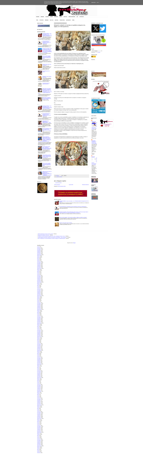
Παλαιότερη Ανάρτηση (85, 184)
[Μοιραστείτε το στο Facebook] (64, 175)
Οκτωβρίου (38, 250)
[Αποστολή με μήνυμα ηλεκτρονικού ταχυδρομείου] (61, 175)
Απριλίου (38, 270)
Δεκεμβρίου (39, 252)
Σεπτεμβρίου (39, 262)
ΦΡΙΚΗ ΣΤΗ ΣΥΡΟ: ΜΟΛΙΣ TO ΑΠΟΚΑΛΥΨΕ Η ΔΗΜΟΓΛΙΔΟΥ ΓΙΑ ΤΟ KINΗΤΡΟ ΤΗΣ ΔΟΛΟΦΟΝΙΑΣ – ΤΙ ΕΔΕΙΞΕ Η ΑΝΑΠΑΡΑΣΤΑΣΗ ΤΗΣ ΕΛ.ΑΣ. (47, 173)
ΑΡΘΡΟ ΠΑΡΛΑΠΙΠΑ (72, 16)
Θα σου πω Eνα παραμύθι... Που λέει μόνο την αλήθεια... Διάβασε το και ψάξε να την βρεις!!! (73, 217)
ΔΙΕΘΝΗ (51, 16)
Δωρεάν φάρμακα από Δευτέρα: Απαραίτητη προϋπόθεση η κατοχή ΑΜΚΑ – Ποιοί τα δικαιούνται (52, 237)
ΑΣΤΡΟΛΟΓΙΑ (81, 16)
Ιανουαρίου (39, 253)
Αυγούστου (39, 261)
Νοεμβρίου (38, 251)
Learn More (93, 2)
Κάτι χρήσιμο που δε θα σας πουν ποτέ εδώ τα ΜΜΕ (94, 142)
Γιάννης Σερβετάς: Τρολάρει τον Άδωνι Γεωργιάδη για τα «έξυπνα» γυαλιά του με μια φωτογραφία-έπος (47, 156)
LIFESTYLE (65, 16)
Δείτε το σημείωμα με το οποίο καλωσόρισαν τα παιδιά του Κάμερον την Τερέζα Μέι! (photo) (51, 238)
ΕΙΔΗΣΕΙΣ (37, 16)
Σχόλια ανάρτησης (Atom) (62, 186)
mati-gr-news (94, 121)
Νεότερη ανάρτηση (57, 184)
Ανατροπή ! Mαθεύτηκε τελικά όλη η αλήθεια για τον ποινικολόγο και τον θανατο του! (47, 129)
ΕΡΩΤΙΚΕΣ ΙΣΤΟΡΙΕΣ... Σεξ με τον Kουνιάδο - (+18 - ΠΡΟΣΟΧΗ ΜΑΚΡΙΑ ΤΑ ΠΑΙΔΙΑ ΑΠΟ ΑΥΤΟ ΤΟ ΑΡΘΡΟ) (47, 34)
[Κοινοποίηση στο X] (63, 175)
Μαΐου (38, 258)
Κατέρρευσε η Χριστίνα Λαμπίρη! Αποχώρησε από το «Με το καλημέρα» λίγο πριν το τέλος (51, 236)
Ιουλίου (38, 246)
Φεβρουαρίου (39, 254)
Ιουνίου (38, 259)
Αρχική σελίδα (71, 184)
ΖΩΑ (77, 16)
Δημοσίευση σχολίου (58, 182)
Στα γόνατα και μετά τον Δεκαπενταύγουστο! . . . (46, 83)
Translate (98, 52)
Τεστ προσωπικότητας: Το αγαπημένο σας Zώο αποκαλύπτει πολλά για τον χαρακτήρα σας (72, 206)
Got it (98, 2)
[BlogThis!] (62, 175)
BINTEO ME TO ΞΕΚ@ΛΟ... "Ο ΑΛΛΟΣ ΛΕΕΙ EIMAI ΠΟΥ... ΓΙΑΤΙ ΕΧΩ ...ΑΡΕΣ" (47, 98)
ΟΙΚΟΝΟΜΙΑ (56, 16)
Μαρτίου (38, 269)
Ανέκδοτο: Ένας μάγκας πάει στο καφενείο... (66, 222)
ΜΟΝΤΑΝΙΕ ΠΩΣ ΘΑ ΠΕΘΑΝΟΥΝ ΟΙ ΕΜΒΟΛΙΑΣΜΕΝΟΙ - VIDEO (47, 122)
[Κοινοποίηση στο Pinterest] (65, 175)
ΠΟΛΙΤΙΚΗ (47, 16)
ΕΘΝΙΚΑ (60, 16)
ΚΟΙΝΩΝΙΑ (42, 16)
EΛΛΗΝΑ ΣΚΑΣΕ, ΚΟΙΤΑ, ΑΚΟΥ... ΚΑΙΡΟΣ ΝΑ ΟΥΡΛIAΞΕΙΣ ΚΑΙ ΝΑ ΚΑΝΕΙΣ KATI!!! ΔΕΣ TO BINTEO (47, 147)
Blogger (74, 242)
